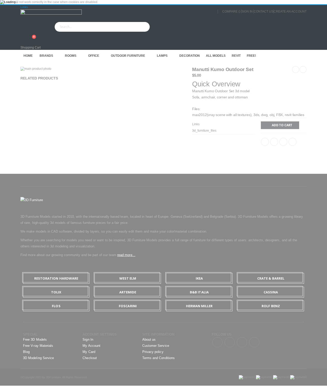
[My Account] (22, 34)
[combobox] (102, 27)
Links (24, 7)
